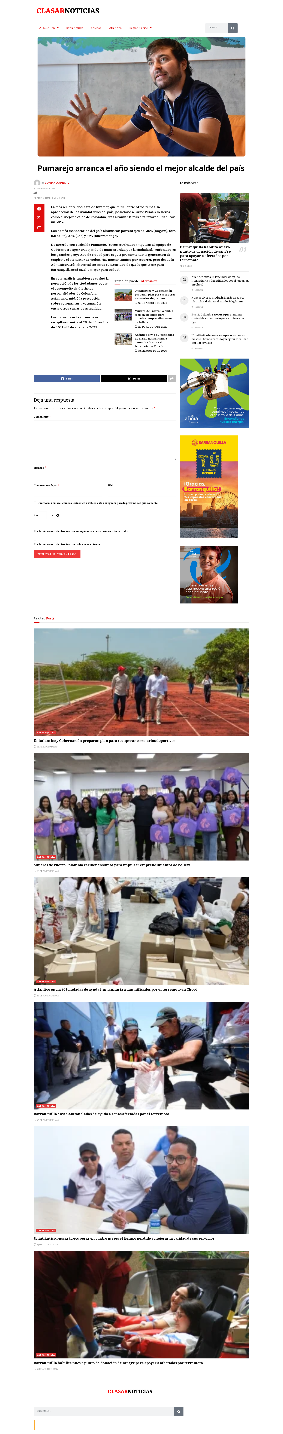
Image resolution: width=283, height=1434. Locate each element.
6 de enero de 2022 (45, 188)
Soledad (96, 28)
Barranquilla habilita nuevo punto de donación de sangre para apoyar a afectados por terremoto (205, 254)
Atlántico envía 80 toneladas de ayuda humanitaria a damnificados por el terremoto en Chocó (154, 340)
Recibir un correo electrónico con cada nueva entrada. (67, 544)
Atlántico (115, 28)
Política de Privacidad (81, 1425)
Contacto (41, 1425)
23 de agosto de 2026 (152, 302)
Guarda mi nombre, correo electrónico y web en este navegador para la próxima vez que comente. (98, 503)
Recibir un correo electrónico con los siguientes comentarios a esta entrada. (81, 531)
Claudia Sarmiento (57, 182)
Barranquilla (74, 28)
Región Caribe (138, 28)
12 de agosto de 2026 (47, 1369)
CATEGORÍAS (46, 28)
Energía (53, 1425)
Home (64, 1425)
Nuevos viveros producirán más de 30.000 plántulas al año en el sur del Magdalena (218, 300)
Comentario (42, 417)
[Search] (233, 28)
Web (110, 485)
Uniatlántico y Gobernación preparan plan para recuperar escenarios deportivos (155, 294)
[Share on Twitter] (39, 218)
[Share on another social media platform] (39, 227)
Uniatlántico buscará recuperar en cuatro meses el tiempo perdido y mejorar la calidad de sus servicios (220, 339)
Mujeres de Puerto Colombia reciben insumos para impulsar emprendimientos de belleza (154, 316)
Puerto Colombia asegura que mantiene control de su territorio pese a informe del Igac (218, 319)
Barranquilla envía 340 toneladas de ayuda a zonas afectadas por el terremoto (101, 1114)
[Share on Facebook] (39, 208)
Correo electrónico (47, 485)
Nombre (40, 468)
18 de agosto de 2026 (152, 350)
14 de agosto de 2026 (47, 1244)
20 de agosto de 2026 (152, 326)
